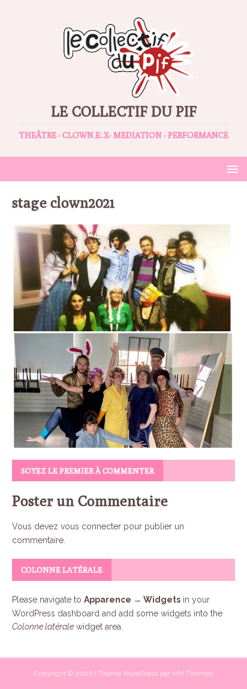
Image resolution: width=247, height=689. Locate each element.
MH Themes (192, 673)
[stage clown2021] (123, 440)
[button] (230, 168)
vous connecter (91, 526)
